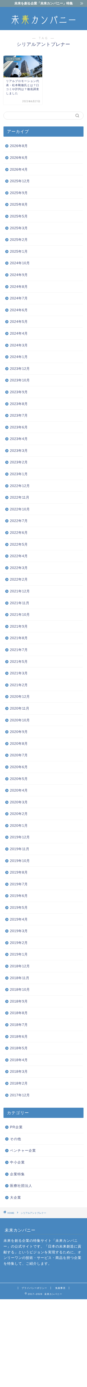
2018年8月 (19, 1013)
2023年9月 (19, 392)
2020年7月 (19, 755)
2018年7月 (19, 1025)
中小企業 (17, 1162)
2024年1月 (19, 357)
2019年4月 (19, 919)
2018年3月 (19, 1071)
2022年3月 (19, 568)
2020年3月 (19, 802)
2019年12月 (20, 837)
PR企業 (16, 1127)
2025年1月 (19, 251)
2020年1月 (19, 825)
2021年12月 (20, 591)
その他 (15, 1139)
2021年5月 (19, 662)
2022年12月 (20, 486)
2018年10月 (20, 989)
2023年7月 (19, 415)
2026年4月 (19, 169)
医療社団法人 (21, 1186)
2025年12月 (20, 181)
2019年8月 (19, 872)
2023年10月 (20, 380)
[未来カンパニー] (43, 26)
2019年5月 (19, 907)
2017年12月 (20, 1095)
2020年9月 (19, 732)
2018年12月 (20, 966)
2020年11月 (19, 708)
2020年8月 (19, 743)
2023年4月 (19, 439)
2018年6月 (19, 1036)
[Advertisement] (43, 1342)
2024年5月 (19, 322)
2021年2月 (19, 685)
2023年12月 (20, 369)
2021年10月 (20, 614)
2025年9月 (19, 193)
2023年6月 (19, 427)
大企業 (15, 1197)
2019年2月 (19, 943)
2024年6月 (19, 310)
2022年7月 (19, 521)
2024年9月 (19, 275)
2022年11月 (19, 497)
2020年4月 (19, 790)
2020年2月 (19, 814)
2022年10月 (20, 509)
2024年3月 (19, 345)
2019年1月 (19, 954)
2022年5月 (19, 544)
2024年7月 (19, 298)
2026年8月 (19, 146)
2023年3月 (19, 451)
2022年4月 (19, 556)
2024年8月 (19, 287)
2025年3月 (19, 228)
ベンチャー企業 (23, 1150)
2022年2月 (19, 579)
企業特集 (17, 1174)
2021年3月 (19, 673)
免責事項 (60, 1288)
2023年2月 (19, 462)
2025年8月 (19, 204)
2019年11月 (19, 849)
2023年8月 (19, 404)
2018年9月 (19, 1001)
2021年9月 (19, 626)
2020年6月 (19, 767)
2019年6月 (19, 896)
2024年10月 (20, 263)
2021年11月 (19, 603)
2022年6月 (19, 533)
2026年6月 (19, 158)
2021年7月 (19, 650)
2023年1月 (19, 474)
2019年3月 (19, 931)
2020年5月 (19, 779)
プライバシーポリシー (34, 1288)
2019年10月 (20, 861)
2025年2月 (19, 240)
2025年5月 (19, 216)
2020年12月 (20, 696)
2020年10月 (20, 720)
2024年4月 (19, 333)
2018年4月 (19, 1060)
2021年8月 (19, 638)
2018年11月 (19, 978)
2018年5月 (19, 1048)
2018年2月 (19, 1083)
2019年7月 (19, 884)
